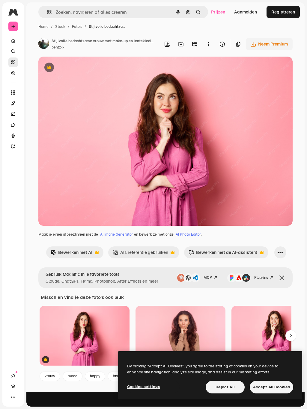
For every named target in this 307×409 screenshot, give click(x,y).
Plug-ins (261, 277)
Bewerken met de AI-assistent (223, 254)
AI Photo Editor (188, 234)
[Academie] (13, 386)
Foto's (77, 26)
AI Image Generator (116, 234)
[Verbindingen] (13, 375)
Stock (60, 26)
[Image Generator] (13, 114)
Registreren (283, 12)
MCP (208, 277)
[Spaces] (13, 103)
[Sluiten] (281, 277)
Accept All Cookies (271, 387)
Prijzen (218, 12)
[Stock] (13, 62)
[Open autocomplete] (47, 12)
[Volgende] (290, 336)
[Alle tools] (13, 92)
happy (95, 376)
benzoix (58, 47)
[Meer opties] (208, 44)
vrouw (50, 376)
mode (72, 376)
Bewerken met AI (71, 254)
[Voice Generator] (13, 135)
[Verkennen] (13, 73)
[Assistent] (13, 146)
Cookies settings (143, 386)
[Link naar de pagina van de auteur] (43, 44)
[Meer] (13, 397)
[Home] (13, 41)
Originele (77, 68)
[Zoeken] (13, 51)
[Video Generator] (13, 125)
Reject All (225, 387)
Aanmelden (245, 12)
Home (43, 26)
